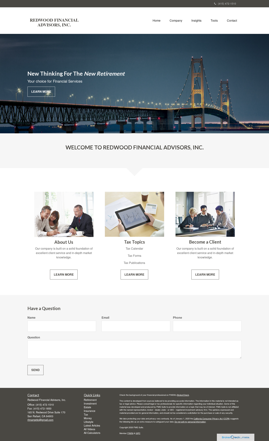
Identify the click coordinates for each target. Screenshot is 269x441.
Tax (86, 414)
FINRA (130, 433)
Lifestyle (88, 422)
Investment (90, 403)
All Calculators (92, 433)
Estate (87, 407)
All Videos (89, 429)
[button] (176, 20)
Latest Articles (92, 425)
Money (88, 418)
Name (31, 318)
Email (105, 318)
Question (33, 337)
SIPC (138, 433)
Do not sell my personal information (190, 421)
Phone (177, 318)
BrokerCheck (183, 394)
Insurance (89, 411)
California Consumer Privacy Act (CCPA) (212, 418)
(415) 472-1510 (227, 3)
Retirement (90, 400)
